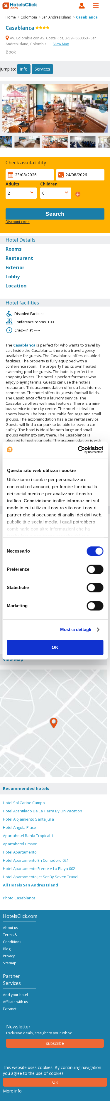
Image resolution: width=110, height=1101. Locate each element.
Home (11, 17)
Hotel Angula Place (19, 827)
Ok (55, 1082)
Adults (12, 184)
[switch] (95, 569)
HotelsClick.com (20, 5)
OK (55, 647)
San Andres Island (56, 17)
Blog (7, 948)
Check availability (26, 162)
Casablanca (87, 17)
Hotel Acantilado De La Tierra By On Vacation (42, 811)
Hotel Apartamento (20, 852)
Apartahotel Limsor (20, 843)
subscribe (55, 1043)
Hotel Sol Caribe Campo (24, 802)
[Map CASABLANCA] (53, 723)
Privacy (9, 955)
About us (10, 927)
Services (42, 69)
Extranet (9, 1008)
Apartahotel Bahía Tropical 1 (28, 835)
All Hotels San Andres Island (30, 885)
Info (24, 69)
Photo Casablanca (19, 898)
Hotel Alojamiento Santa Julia (28, 819)
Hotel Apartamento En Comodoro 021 (36, 860)
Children (48, 184)
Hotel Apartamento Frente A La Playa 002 (39, 868)
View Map (61, 43)
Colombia (29, 17)
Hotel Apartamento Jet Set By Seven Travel (40, 876)
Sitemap (9, 963)
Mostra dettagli (76, 629)
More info (12, 1091)
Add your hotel (15, 994)
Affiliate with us (15, 1001)
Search (55, 214)
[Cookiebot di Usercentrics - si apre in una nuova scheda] (78, 450)
